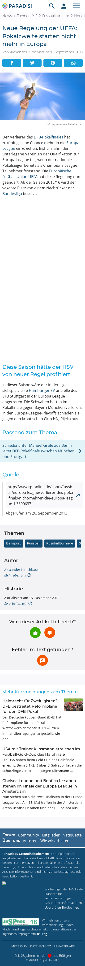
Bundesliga (12, 193)
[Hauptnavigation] (77, 6)
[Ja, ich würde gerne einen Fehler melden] (42, 660)
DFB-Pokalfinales (48, 137)
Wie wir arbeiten (54, 840)
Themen (23, 15)
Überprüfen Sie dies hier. (62, 907)
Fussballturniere (55, 15)
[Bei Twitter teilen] (32, 63)
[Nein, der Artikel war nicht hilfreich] (49, 632)
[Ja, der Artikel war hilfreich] (35, 632)
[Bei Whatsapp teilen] (73, 63)
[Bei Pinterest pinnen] (52, 63)
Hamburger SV (42, 390)
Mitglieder (51, 835)
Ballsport (13, 543)
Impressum (19, 946)
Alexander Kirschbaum (22, 569)
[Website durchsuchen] (52, 6)
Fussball (33, 543)
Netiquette (72, 835)
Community (28, 835)
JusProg (41, 934)
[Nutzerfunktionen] (64, 6)
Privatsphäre (64, 946)
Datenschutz (40, 946)
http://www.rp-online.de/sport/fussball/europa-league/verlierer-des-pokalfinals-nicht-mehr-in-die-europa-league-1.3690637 (40, 495)
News (7, 15)
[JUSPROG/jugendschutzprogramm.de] (20, 921)
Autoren (30, 840)
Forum (8, 835)
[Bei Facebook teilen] (11, 63)
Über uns (11, 840)
